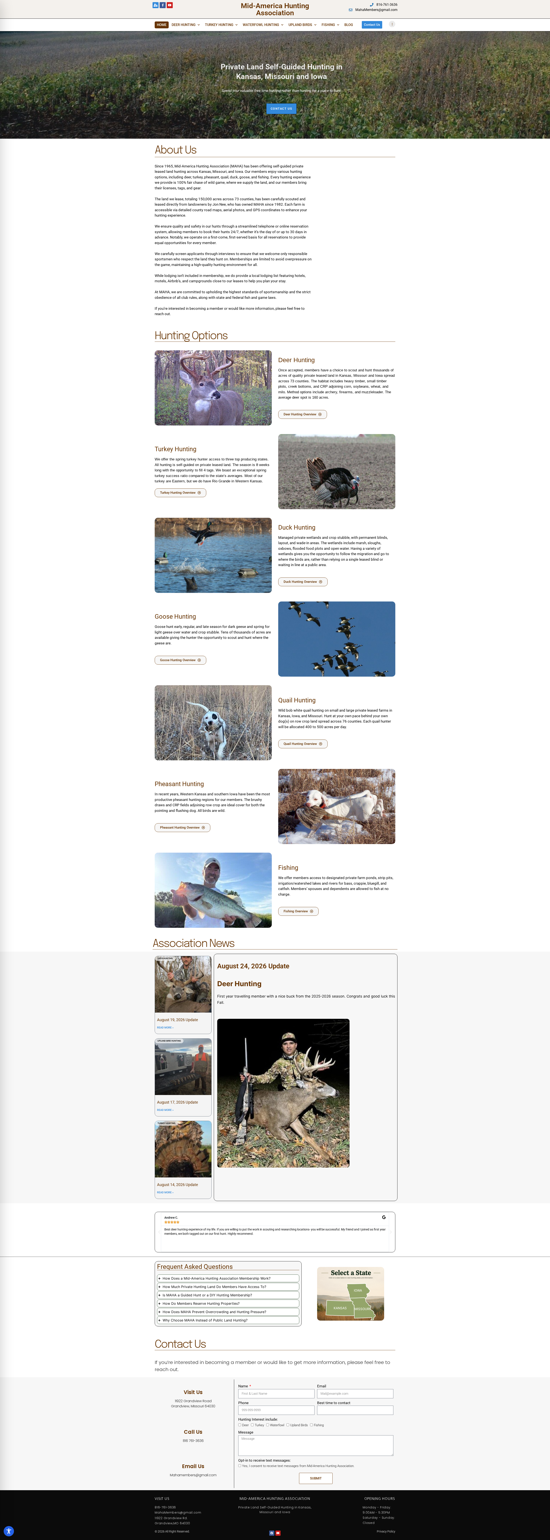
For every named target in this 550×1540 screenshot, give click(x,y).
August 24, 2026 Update (253, 966)
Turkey (259, 1425)
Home (162, 25)
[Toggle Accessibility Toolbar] (8, 1531)
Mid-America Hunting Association (275, 9)
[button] (159, 1232)
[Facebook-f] (163, 5)
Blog (348, 25)
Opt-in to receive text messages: (264, 1460)
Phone (243, 1403)
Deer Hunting (184, 25)
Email (321, 1386)
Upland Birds (300, 25)
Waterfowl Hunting (261, 25)
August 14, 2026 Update (177, 1184)
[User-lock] (156, 5)
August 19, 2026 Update (177, 1020)
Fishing (328, 25)
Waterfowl (277, 1425)
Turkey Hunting (219, 25)
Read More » (165, 1027)
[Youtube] (170, 5)
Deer (245, 1425)
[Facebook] (271, 1533)
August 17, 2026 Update (177, 1102)
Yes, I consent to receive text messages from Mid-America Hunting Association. (298, 1466)
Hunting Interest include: (258, 1419)
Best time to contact (333, 1403)
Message (245, 1432)
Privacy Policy (386, 1531)
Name (243, 1386)
